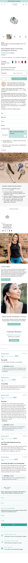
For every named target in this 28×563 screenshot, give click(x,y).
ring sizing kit (20, 104)
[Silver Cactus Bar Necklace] (5, 134)
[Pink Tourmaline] (7, 230)
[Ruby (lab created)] (11, 230)
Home (2, 42)
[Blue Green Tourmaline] (5, 230)
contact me (21, 90)
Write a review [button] (14, 340)
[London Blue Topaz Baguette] (3, 230)
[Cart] (26, 4)
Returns (3, 125)
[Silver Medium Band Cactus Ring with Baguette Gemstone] (7, 217)
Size (2, 113)
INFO (2, 503)
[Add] (25, 136)
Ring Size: (4, 73)
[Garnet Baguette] (9, 230)
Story (2, 121)
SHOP (2, 497)
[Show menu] (1, 4)
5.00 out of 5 (17, 335)
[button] (5, 53)
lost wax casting (6, 190)
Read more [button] (4, 420)
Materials (3, 117)
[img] (5, 353)
